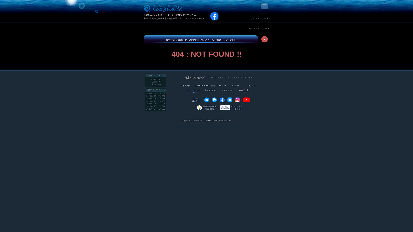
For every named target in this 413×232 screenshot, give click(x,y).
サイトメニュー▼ (260, 18)
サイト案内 (185, 86)
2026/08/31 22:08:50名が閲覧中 (156, 82)
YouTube (246, 99)
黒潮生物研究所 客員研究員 (210, 107)
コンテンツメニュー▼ (257, 28)
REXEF (214, 99)
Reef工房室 (244, 90)
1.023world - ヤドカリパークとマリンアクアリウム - (170, 15)
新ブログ (235, 86)
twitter (229, 99)
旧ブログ (252, 86)
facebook (222, 99)
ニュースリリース (202, 86)
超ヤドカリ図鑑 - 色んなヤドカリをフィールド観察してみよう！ (201, 40)
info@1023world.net (206, 99)
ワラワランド (227, 90)
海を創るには (210, 90)
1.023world (208, 120)
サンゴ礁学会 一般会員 (236, 107)
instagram (237, 99)
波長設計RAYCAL (218, 86)
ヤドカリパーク (194, 90)
